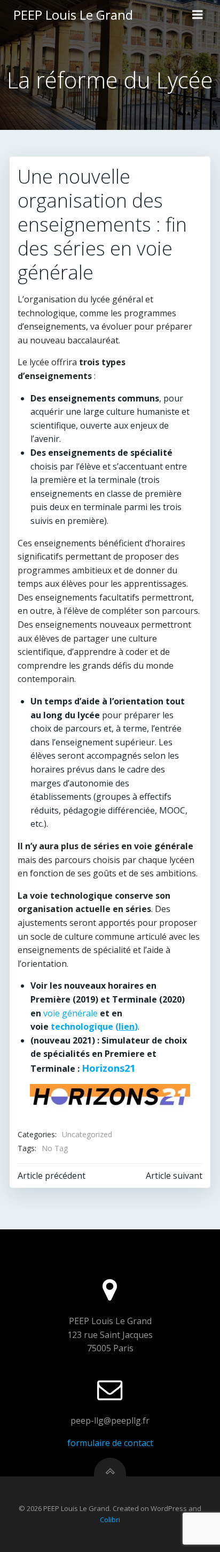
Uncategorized (87, 1134)
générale (80, 1013)
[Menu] (197, 15)
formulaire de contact (110, 1443)
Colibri (110, 1519)
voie (52, 1013)
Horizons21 (108, 1068)
